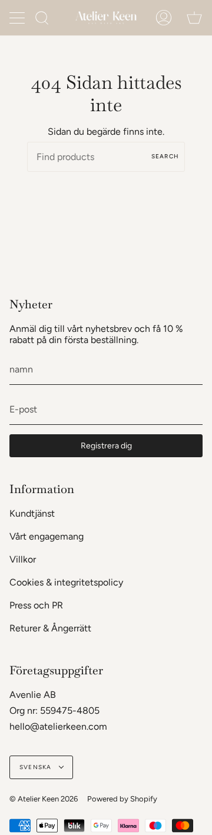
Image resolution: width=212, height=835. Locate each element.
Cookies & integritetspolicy (66, 582)
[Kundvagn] (194, 17)
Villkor (22, 559)
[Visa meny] (18, 17)
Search (165, 156)
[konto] (163, 17)
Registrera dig (106, 446)
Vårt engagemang (46, 536)
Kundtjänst (32, 513)
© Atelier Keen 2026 (43, 798)
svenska (36, 767)
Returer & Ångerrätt (50, 628)
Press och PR (36, 605)
